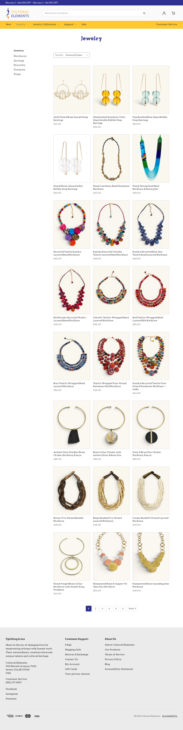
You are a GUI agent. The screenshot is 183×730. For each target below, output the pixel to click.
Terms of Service (115, 654)
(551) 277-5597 (14, 682)
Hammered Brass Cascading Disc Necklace (151, 585)
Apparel (68, 24)
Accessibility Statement (119, 669)
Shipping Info (73, 649)
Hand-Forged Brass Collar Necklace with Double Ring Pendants (68, 586)
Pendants (19, 69)
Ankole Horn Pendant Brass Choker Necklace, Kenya (69, 454)
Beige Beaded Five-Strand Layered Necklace (107, 519)
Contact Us (71, 659)
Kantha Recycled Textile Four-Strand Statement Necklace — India (150, 386)
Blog (107, 664)
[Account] (164, 13)
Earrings (19, 60)
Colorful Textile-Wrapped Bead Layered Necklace (111, 319)
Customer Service (166, 24)
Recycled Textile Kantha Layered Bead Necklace (67, 253)
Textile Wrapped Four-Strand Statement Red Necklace (110, 385)
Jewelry (20, 24)
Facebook (11, 689)
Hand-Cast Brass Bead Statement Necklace (111, 187)
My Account (72, 664)
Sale (83, 24)
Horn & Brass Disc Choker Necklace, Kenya (147, 454)
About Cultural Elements (119, 644)
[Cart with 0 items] (173, 13)
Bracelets (19, 65)
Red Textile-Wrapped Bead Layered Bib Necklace (148, 319)
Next (131, 608)
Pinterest (11, 698)
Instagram (12, 693)
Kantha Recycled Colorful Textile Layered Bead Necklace (110, 253)
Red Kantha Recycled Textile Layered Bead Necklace (69, 319)
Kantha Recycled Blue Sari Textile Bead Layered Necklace (150, 253)
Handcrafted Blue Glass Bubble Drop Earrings (150, 118)
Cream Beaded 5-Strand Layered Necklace (150, 519)
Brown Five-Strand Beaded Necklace (68, 519)
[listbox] (77, 55)
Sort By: (59, 55)
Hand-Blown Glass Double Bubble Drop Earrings (68, 187)
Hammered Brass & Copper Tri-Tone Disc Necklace (110, 585)
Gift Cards (71, 669)
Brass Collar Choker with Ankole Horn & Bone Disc (107, 454)
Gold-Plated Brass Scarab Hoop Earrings (70, 118)
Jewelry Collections (44, 24)
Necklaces (20, 56)
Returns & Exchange (76, 654)
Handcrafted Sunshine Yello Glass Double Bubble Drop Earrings (109, 120)
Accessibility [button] (169, 716)
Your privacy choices (77, 674)
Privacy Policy (113, 659)
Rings (17, 74)
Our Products (112, 649)
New (8, 24)
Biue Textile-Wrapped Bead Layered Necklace (69, 385)
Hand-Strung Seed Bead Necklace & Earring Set (146, 187)
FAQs (68, 644)
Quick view (72, 89)
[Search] (144, 13)
